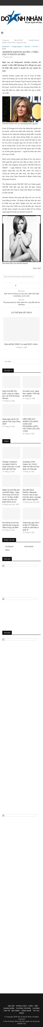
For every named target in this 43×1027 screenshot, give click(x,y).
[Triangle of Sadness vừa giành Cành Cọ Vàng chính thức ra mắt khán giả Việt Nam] (11, 453)
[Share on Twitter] (22, 286)
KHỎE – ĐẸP (33, 1006)
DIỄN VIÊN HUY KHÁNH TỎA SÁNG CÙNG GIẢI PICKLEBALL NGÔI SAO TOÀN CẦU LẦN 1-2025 (31, 425)
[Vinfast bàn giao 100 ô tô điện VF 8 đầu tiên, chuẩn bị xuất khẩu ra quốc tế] (32, 514)
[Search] (41, 33)
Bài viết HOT (18, 40)
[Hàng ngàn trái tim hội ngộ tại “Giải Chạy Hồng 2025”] (11, 410)
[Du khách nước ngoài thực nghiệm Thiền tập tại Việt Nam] (32, 382)
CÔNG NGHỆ (26, 1011)
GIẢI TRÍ (7, 1011)
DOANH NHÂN (9, 1008)
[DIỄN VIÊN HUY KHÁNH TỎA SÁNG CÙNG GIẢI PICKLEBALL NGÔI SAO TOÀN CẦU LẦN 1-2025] (32, 410)
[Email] (24, 2)
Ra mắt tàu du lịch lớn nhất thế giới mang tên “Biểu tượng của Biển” (10, 525)
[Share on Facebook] (19, 286)
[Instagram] (21, 2)
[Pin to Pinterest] (24, 286)
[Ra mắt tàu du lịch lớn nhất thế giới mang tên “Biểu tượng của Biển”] (11, 514)
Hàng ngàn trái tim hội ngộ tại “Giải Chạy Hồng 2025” (11, 421)
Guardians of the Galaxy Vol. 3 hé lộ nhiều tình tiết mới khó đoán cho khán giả (31, 465)
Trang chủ (5, 40)
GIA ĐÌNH (36, 1008)
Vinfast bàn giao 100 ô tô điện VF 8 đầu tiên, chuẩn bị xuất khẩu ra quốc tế (31, 526)
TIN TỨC (36, 1011)
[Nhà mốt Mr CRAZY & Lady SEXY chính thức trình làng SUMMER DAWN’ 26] (21, 329)
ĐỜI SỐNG (16, 1011)
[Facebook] (18, 2)
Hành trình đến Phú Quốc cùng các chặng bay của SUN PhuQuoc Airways (11, 394)
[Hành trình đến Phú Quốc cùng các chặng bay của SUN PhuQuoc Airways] (11, 382)
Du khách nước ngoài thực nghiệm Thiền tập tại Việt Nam (31, 393)
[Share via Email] (26, 286)
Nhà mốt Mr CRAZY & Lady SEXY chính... (21, 344)
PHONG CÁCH (21, 1006)
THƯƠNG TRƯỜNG (23, 1008)
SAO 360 (11, 1006)
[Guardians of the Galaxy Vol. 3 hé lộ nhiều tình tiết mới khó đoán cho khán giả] (32, 453)
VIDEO (21, 1013)
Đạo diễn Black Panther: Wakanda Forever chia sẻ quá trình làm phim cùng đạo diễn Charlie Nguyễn (32, 494)
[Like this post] (17, 286)
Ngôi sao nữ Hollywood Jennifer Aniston (18, 276)
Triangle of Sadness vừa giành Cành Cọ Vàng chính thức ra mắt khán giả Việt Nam (11, 465)
